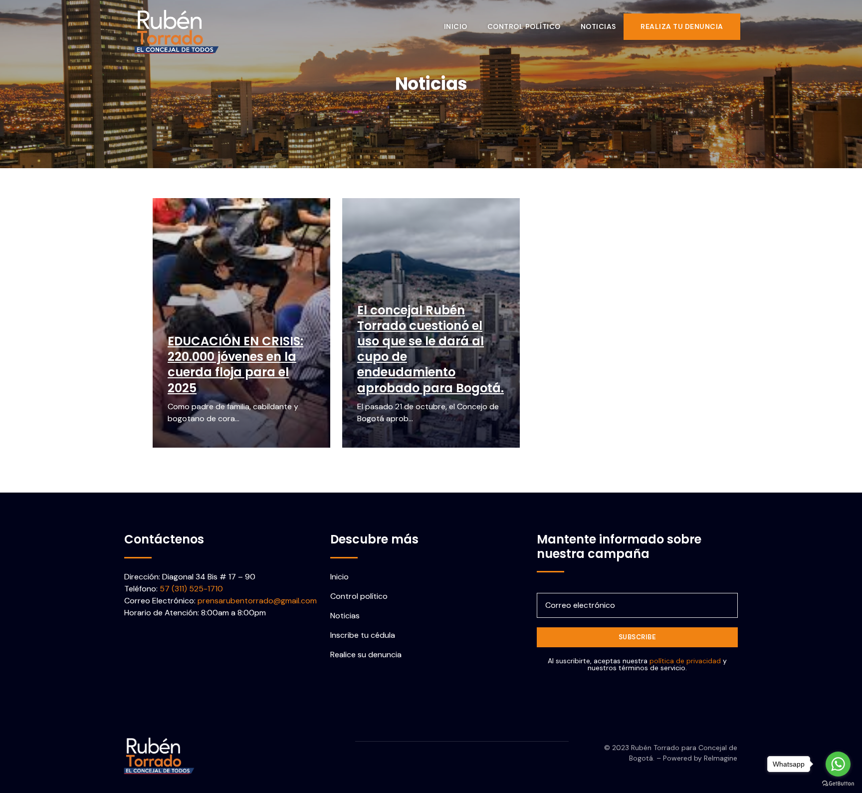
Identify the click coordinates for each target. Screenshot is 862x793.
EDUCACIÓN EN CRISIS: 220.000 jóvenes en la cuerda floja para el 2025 (235, 364)
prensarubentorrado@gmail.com (257, 600)
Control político (524, 26)
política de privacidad (685, 660)
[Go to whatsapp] (838, 764)
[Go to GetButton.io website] (838, 783)
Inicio (455, 26)
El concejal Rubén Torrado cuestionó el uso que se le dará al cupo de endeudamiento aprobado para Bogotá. (430, 349)
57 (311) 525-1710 (191, 588)
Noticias (598, 26)
